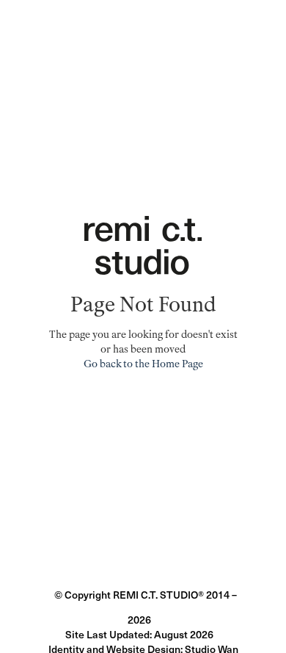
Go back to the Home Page (143, 364)
